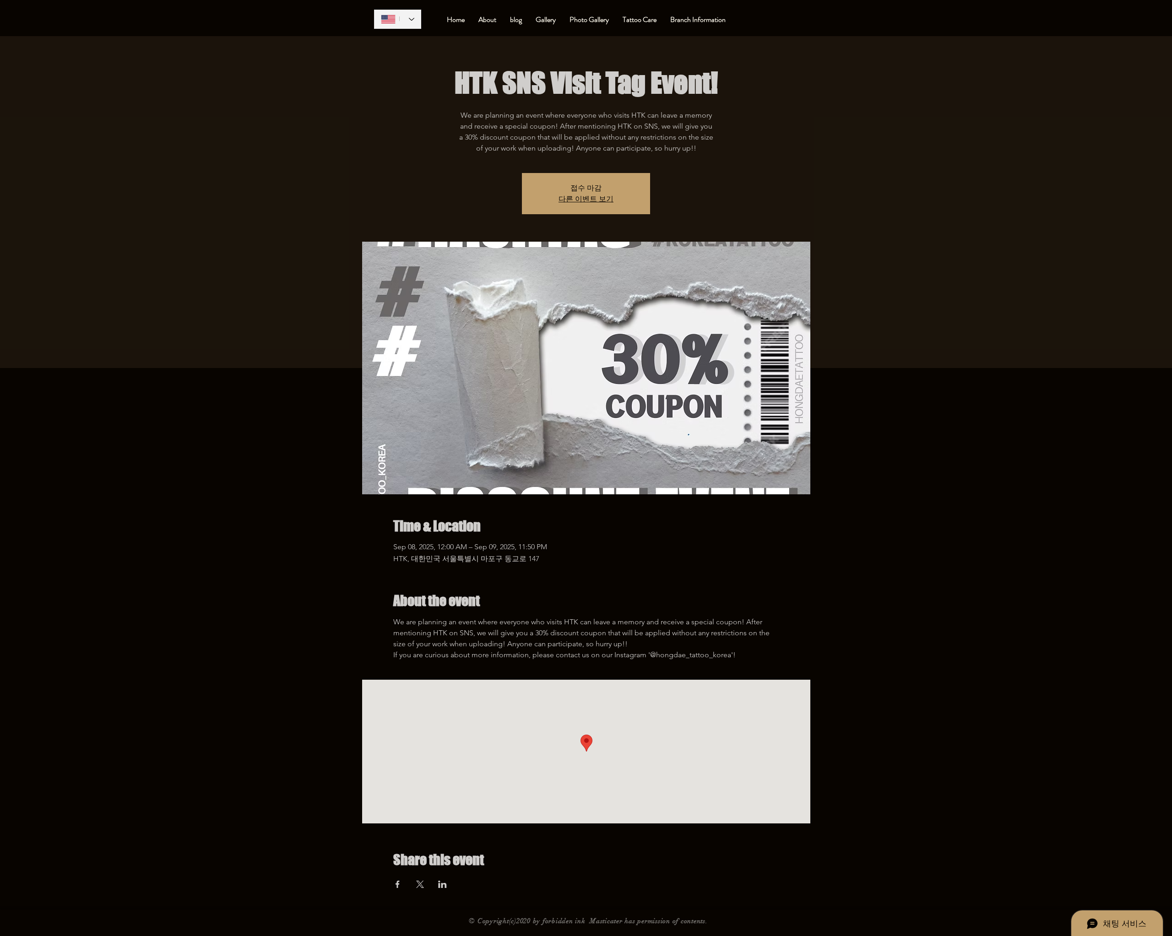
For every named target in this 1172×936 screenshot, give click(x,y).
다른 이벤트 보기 (586, 199)
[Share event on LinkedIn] (442, 884)
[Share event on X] (420, 884)
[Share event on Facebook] (397, 884)
